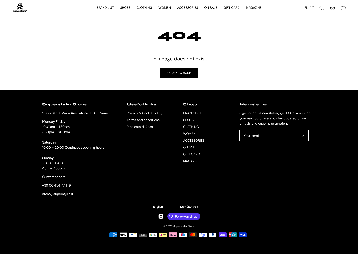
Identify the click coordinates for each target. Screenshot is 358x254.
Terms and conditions (143, 120)
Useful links (141, 104)
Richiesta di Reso (140, 127)
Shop (190, 104)
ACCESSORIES (193, 140)
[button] (105, 8)
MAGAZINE (191, 161)
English (158, 207)
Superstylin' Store (183, 226)
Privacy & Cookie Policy (144, 113)
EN (306, 8)
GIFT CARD (191, 154)
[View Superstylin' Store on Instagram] (161, 216)
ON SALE (189, 147)
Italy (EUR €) (189, 207)
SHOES (188, 120)
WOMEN (189, 133)
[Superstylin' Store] (19, 8)
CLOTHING (191, 127)
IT (313, 8)
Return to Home (179, 73)
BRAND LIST (192, 113)
